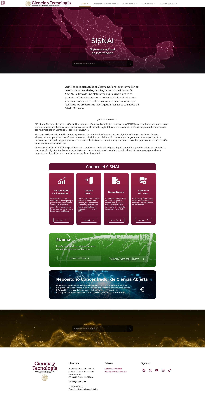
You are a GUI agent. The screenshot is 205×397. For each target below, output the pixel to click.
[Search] (130, 63)
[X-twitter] (150, 370)
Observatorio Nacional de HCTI (105, 3)
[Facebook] (144, 370)
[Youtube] (157, 370)
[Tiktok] (170, 370)
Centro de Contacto (113, 368)
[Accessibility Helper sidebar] (3, 3)
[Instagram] (163, 370)
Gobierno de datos (167, 3)
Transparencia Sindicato (116, 371)
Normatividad (147, 3)
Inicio (83, 3)
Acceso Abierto (129, 3)
